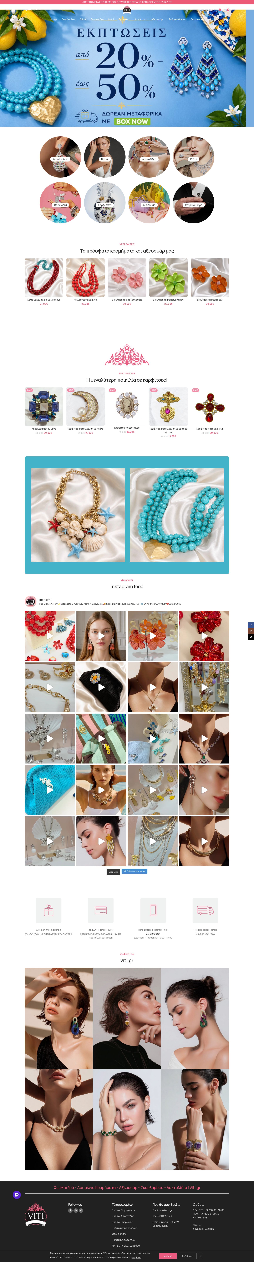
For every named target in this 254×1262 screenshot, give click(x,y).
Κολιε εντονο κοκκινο (85, 299)
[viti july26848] (127, 1119)
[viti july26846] (195, 1018)
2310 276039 (153, 933)
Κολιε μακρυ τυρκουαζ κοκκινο (44, 299)
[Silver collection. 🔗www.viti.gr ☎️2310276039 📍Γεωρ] (204, 790)
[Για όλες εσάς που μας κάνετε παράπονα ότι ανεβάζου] (50, 841)
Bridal (104, 159)
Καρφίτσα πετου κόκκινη (210, 428)
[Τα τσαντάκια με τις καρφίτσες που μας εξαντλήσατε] (101, 739)
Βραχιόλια (60, 205)
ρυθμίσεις (136, 1257)
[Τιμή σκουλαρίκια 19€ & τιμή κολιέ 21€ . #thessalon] (101, 636)
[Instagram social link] (75, 1210)
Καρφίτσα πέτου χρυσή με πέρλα (85, 428)
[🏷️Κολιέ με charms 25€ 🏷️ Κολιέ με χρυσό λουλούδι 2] (204, 687)
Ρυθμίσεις (187, 1256)
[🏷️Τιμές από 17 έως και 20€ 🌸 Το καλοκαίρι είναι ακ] (153, 636)
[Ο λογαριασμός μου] (211, 10)
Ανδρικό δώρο (193, 205)
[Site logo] (127, 9)
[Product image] (44, 277)
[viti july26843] (127, 1018)
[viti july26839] (195, 1119)
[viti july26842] (59, 1018)
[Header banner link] (127, 2)
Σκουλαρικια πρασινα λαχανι (168, 299)
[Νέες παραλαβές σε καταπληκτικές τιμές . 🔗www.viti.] (50, 739)
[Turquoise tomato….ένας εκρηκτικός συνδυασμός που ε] (50, 636)
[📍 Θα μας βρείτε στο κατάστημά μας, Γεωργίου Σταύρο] (204, 841)
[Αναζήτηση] (201, 10)
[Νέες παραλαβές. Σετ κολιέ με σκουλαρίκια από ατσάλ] (153, 687)
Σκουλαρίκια (60, 159)
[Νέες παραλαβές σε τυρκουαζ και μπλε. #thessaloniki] (50, 790)
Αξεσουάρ (149, 205)
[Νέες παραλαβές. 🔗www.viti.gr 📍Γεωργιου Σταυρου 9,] (101, 790)
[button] (17, 1195)
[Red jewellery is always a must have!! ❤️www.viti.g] (204, 636)
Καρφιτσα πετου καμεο (127, 427)
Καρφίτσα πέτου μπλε (44, 428)
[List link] (130, 1210)
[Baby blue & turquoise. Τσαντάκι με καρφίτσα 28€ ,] (153, 739)
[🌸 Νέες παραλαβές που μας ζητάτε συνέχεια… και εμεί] (101, 841)
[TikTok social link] (81, 1210)
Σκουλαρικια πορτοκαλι (210, 299)
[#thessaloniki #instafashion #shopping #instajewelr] (50, 687)
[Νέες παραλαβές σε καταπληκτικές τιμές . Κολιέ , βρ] (153, 841)
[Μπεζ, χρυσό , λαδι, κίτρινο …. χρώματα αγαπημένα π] (153, 790)
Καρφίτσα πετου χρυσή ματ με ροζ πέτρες (168, 430)
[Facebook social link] (70, 1210)
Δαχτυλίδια (149, 159)
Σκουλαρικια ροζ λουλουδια (127, 299)
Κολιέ (193, 159)
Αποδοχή (167, 1256)
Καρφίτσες (104, 205)
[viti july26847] (59, 1119)
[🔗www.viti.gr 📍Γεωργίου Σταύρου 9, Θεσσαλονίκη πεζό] (204, 739)
